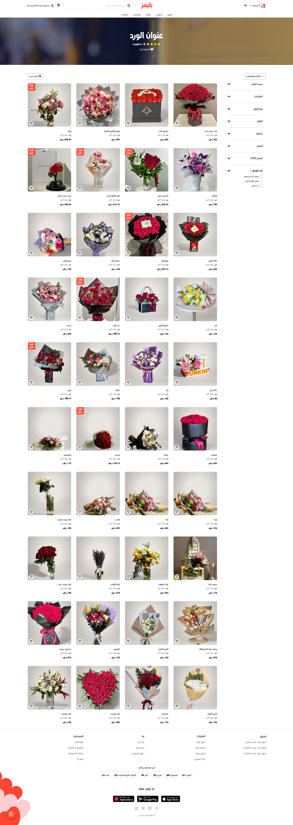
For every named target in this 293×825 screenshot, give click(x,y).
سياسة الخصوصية (76, 753)
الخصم (260, 145)
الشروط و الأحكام (75, 747)
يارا (167, 390)
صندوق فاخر (163, 131)
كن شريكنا (140, 747)
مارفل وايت (115, 260)
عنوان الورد (211, 135)
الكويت (188, 775)
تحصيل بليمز (201, 753)
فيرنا (69, 131)
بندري (69, 325)
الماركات (124, 14)
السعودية (173, 775)
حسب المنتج (257, 84)
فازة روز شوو (163, 195)
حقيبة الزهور (163, 325)
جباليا (118, 390)
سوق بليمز (201, 742)
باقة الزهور (212, 260)
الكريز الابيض (212, 713)
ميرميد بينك (212, 584)
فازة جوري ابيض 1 (64, 519)
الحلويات (159, 14)
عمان (107, 775)
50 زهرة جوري (65, 649)
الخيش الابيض (163, 649)
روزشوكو (164, 260)
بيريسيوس (67, 454)
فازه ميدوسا (66, 713)
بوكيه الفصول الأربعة (112, 131)
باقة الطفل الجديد (113, 195)
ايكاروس (117, 649)
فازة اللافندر (115, 584)
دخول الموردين (138, 753)
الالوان (260, 121)
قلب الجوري (115, 713)
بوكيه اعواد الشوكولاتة (208, 649)
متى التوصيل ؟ (256, 170)
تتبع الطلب (79, 742)
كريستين (165, 713)
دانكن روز (213, 390)
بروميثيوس (67, 260)
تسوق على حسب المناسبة (255, 747)
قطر (146, 775)
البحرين (159, 775)
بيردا (215, 519)
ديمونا (166, 454)
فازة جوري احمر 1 (64, 584)
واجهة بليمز (200, 747)
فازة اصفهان (163, 584)
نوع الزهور (258, 108)
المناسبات (136, 14)
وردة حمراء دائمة (64, 195)
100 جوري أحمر (210, 131)
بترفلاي (214, 195)
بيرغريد (117, 454)
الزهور (169, 14)
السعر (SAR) (256, 158)
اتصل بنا (80, 759)
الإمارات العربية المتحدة (127, 775)
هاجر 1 (117, 519)
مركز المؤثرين (200, 759)
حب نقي (116, 325)
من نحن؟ (141, 742)
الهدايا (148, 14)
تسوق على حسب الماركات (255, 753)
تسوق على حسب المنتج (256, 742)
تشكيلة (259, 133)
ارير (215, 325)
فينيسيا (214, 454)
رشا (167, 519)
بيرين (69, 390)
